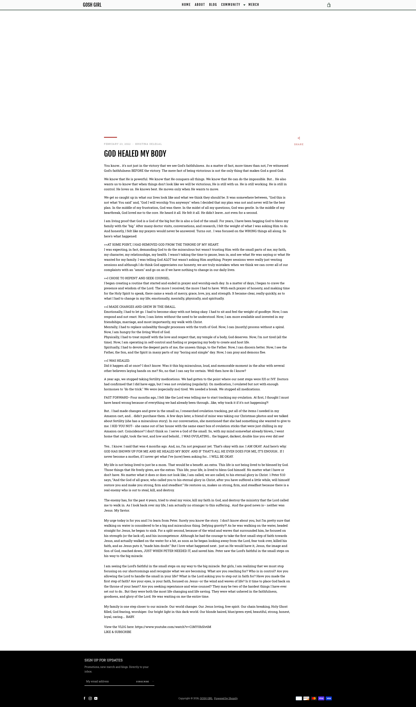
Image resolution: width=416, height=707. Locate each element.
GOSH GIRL (92, 5)
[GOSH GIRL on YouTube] (96, 698)
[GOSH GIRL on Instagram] (90, 698)
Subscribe (143, 681)
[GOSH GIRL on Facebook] (84, 698)
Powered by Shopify (226, 698)
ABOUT (200, 5)
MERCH (253, 5)
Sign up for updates (103, 660)
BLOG (213, 5)
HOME (186, 5)
